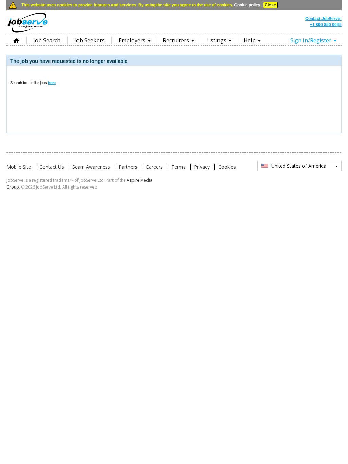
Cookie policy (247, 5)
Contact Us (51, 167)
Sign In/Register (310, 40)
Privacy (202, 167)
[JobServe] (27, 32)
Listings (216, 40)
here (52, 83)
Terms (178, 167)
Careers (154, 167)
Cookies (227, 167)
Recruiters (176, 40)
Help (250, 40)
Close (270, 5)
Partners (128, 167)
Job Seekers (89, 40)
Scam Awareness (91, 167)
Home (16, 40)
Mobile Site (18, 167)
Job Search (46, 40)
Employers (132, 40)
